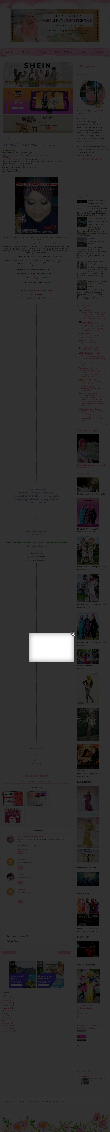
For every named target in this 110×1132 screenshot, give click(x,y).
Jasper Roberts (37, 661)
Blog (42, 661)
